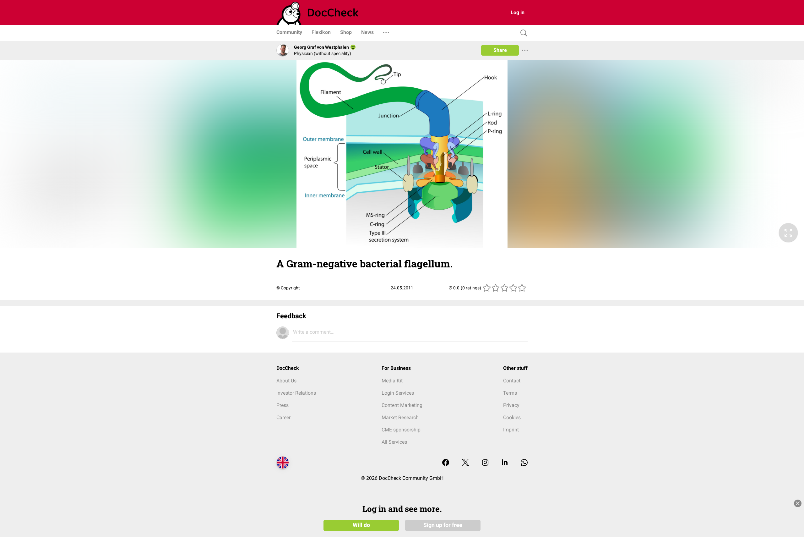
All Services (394, 442)
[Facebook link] (445, 463)
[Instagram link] (485, 463)
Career (283, 417)
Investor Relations (296, 393)
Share (500, 50)
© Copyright (288, 287)
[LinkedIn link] (504, 463)
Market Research (400, 417)
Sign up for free (442, 525)
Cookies (512, 417)
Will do (361, 525)
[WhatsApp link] (524, 463)
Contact (511, 381)
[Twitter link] (465, 463)
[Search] (522, 33)
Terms (510, 393)
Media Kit (392, 381)
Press (282, 405)
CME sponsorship (401, 430)
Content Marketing (402, 405)
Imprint (511, 430)
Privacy (511, 405)
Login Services (398, 393)
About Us (286, 381)
